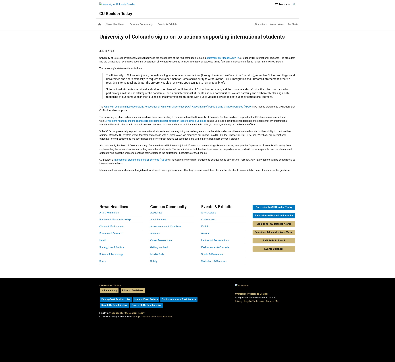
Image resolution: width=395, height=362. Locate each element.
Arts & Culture (208, 212)
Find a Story (261, 24)
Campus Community (141, 24)
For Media (293, 24)
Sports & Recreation (212, 254)
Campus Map (272, 301)
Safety (153, 261)
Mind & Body (157, 254)
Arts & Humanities (109, 212)
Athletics (155, 233)
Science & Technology (111, 254)
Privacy (238, 301)
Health (102, 240)
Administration (158, 219)
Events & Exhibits (167, 24)
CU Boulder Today (115, 13)
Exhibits (205, 226)
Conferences (208, 219)
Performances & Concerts (215, 247)
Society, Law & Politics (111, 247)
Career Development (161, 240)
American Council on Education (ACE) (123, 106)
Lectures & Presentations (215, 240)
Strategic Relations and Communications (151, 316)
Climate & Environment (111, 226)
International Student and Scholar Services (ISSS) (140, 159)
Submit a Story (277, 24)
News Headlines (115, 24)
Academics (156, 212)
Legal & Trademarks (254, 301)
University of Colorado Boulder (251, 294)
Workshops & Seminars (214, 261)
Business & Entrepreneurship (115, 219)
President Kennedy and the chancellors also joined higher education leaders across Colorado (156, 120)
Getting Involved (159, 247)
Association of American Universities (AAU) (167, 106)
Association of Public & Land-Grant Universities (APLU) (221, 106)
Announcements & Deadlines (165, 226)
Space (102, 261)
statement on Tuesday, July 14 (222, 57)
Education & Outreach (110, 233)
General (205, 233)
